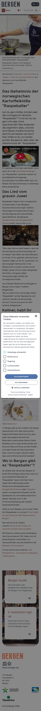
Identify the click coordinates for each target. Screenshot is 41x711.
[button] (20, 388)
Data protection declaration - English (20, 395)
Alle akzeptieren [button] (21, 377)
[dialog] (20, 355)
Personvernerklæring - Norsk (20, 392)
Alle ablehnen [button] (21, 382)
